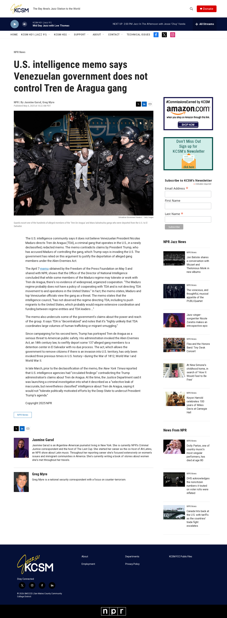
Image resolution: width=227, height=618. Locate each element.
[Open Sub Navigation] (49, 34)
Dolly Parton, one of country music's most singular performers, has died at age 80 (198, 453)
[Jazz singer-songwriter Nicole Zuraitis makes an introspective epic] (174, 320)
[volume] (24, 24)
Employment (88, 564)
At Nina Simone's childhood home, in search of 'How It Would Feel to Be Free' (197, 372)
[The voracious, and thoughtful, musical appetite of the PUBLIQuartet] (174, 291)
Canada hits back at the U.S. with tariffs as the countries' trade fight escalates (198, 518)
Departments (132, 556)
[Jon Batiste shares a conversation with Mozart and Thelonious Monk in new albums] (174, 258)
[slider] (29, 24)
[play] (14, 24)
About (97, 34)
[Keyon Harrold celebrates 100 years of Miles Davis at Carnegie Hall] (174, 399)
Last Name (174, 213)
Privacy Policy (132, 564)
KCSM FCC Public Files (180, 556)
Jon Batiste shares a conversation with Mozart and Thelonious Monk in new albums (198, 265)
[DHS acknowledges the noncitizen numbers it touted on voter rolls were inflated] (174, 479)
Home (14, 34)
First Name (172, 200)
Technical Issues (138, 34)
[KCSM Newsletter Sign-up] (188, 153)
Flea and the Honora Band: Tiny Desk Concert (198, 347)
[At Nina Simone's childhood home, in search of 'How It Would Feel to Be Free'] (174, 370)
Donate (208, 8)
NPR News (19, 52)
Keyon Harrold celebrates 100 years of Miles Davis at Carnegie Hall (197, 405)
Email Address (176, 188)
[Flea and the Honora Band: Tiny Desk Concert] (174, 345)
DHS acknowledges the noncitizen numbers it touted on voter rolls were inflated (198, 486)
